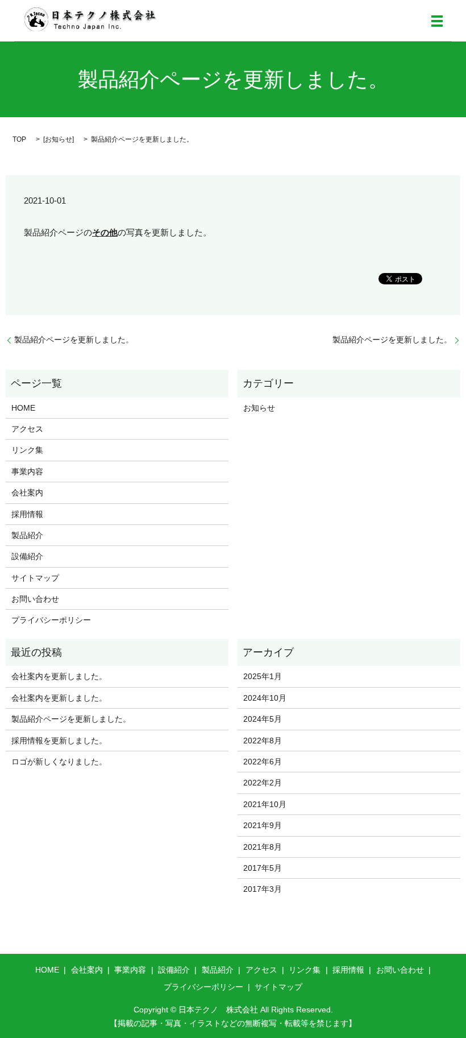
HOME (23, 407)
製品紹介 (27, 535)
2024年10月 (264, 697)
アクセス (27, 428)
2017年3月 (262, 889)
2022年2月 (262, 782)
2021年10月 (264, 804)
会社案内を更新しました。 (59, 676)
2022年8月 (262, 740)
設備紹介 (27, 556)
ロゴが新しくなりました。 (59, 761)
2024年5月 (262, 718)
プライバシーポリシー (51, 620)
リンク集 (27, 449)
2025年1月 (262, 676)
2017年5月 (262, 867)
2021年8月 (262, 846)
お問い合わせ (35, 598)
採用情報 (27, 514)
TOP (19, 139)
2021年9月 (262, 825)
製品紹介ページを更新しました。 (74, 339)
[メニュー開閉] (437, 21)
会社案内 (27, 492)
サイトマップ (35, 577)
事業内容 (27, 471)
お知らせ (58, 139)
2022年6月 (262, 761)
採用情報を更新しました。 (59, 740)
